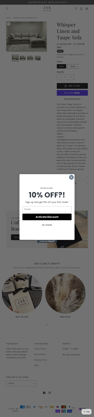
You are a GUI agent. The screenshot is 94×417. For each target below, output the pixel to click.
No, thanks (47, 225)
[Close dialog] (71, 177)
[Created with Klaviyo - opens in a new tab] (47, 241)
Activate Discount (47, 217)
